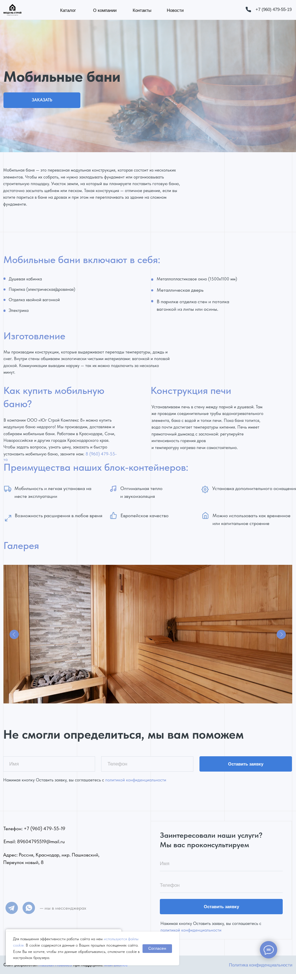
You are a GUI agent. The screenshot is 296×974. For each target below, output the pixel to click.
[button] (42, 100)
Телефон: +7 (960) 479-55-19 (34, 828)
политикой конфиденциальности (135, 780)
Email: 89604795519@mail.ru (34, 841)
